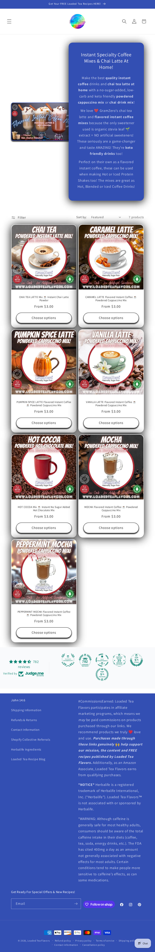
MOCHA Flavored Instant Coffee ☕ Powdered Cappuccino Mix (111, 508)
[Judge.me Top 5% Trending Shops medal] (102, 674)
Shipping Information (26, 710)
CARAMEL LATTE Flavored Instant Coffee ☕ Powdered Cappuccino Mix (111, 299)
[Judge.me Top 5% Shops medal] (136, 660)
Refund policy (63, 940)
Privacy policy (83, 940)
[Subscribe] (76, 904)
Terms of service (105, 940)
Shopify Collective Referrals (30, 739)
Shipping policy (128, 940)
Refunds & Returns (24, 720)
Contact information (66, 944)
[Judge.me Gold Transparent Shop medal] (102, 660)
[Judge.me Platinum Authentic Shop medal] (68, 660)
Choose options (44, 318)
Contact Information (25, 730)
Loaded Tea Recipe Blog (28, 759)
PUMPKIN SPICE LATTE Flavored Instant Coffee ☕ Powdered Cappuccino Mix (44, 403)
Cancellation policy (93, 944)
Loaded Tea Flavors (38, 940)
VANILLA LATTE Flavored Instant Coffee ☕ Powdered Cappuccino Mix (111, 403)
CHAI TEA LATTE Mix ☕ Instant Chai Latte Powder (44, 299)
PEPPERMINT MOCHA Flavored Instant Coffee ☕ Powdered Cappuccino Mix (44, 613)
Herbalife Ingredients (26, 749)
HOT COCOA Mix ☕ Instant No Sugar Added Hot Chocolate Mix (44, 508)
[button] (9, 21)
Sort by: (81, 217)
